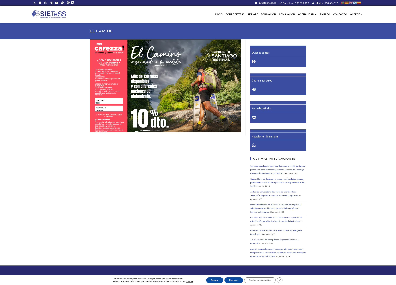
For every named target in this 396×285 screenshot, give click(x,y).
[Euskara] (343, 3)
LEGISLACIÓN (287, 14)
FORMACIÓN (268, 14)
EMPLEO (325, 14)
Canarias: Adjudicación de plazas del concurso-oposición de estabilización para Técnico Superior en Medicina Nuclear (276, 219)
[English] (351, 3)
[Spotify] (62, 3)
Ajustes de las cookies (260, 280)
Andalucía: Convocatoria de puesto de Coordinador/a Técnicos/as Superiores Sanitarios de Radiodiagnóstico (274, 193)
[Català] (347, 3)
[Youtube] (57, 3)
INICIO (219, 14)
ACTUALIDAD (306, 14)
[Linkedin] (51, 3)
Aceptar (215, 280)
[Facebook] (40, 3)
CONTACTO (340, 14)
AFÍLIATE (253, 14)
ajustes (189, 281)
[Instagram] (45, 3)
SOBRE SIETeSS (235, 14)
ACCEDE (355, 14)
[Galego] (355, 3)
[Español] (359, 3)
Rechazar (233, 280)
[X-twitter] (34, 3)
